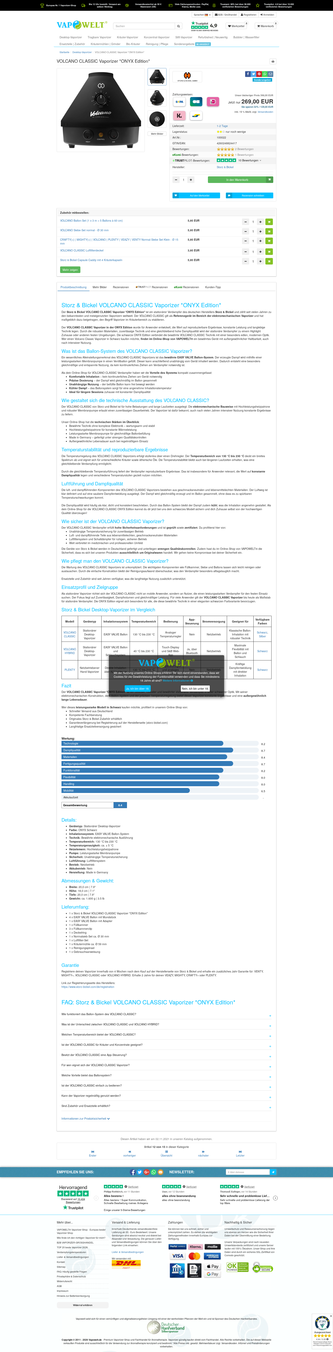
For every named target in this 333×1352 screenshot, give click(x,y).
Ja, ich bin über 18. (137, 688)
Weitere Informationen (177, 680)
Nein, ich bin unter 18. (195, 688)
